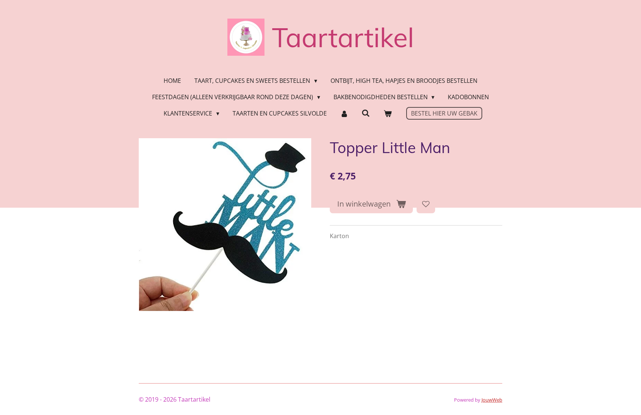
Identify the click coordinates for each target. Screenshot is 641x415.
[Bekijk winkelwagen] (387, 113)
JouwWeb (491, 399)
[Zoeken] (366, 113)
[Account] (344, 113)
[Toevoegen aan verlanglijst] (426, 204)
